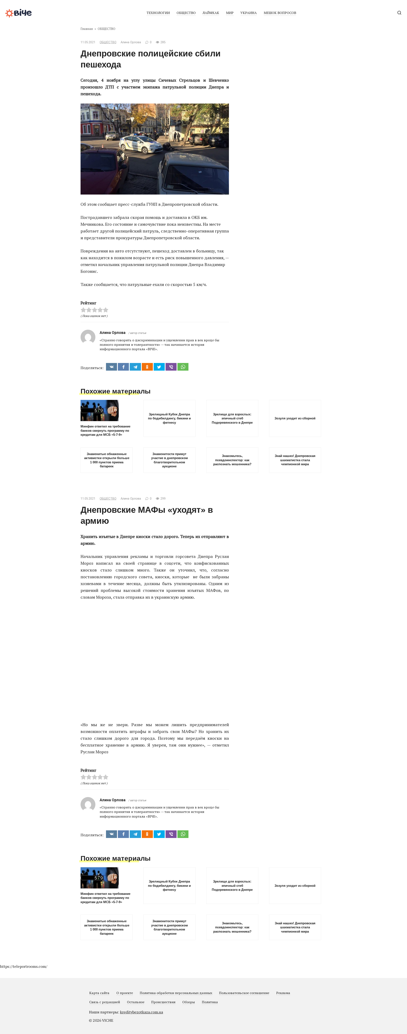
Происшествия (163, 1002)
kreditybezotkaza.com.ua (141, 1011)
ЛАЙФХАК (211, 12)
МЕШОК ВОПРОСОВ (280, 12)
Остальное (135, 1002)
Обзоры (188, 1002)
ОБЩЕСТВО (186, 12)
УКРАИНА (248, 12)
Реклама (283, 993)
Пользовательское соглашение (244, 993)
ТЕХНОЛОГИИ (158, 12)
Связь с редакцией (104, 1002)
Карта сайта (99, 993)
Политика (210, 1002)
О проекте (124, 993)
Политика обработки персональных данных (176, 993)
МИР (230, 12)
